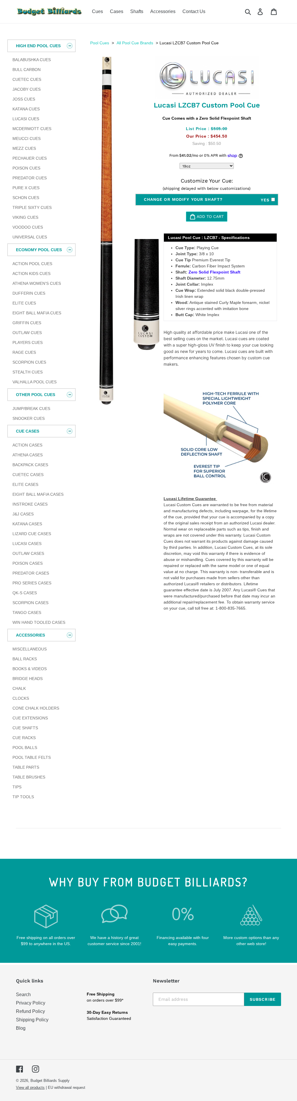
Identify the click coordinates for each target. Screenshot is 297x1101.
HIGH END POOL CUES (38, 45)
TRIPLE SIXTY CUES (32, 207)
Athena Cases (27, 455)
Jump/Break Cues (31, 408)
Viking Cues (25, 217)
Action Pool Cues (32, 263)
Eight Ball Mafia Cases (38, 494)
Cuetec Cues (26, 79)
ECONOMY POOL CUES (39, 249)
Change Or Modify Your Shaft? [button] (207, 199)
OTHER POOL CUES (35, 394)
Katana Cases (27, 524)
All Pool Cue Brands (135, 43)
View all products (30, 1087)
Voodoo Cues (27, 227)
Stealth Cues (27, 372)
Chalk (19, 688)
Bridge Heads (27, 678)
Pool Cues (99, 43)
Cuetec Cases (28, 474)
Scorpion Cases (30, 602)
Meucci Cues (26, 138)
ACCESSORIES (30, 635)
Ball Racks (24, 659)
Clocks (20, 698)
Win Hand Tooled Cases (38, 622)
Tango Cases (26, 612)
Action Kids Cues (31, 273)
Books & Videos (29, 668)
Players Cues (27, 342)
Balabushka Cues (31, 59)
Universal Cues (29, 237)
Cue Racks (24, 737)
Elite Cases (25, 484)
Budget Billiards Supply (50, 1080)
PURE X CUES (25, 187)
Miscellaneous (29, 649)
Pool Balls (24, 747)
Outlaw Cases (28, 553)
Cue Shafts (25, 728)
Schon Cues (25, 197)
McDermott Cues (31, 128)
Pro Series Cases (31, 583)
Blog (21, 1028)
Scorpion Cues (29, 362)
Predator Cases (30, 573)
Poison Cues (26, 168)
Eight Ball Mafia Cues (36, 313)
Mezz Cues (24, 148)
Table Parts (25, 767)
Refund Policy (30, 1011)
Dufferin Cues (28, 293)
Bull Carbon (26, 69)
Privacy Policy (30, 1002)
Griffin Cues (26, 322)
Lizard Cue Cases (31, 533)
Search (23, 994)
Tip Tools (23, 796)
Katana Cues (26, 109)
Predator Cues (29, 178)
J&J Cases (23, 514)
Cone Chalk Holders (35, 708)
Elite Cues (24, 303)
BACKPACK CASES (30, 464)
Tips (16, 787)
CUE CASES (27, 431)
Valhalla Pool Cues (34, 382)
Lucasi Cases (26, 543)
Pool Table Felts (31, 757)
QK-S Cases (24, 592)
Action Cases (27, 445)
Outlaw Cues (27, 332)
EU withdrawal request (66, 1087)
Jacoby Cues (26, 89)
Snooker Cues (28, 418)
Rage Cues (24, 352)
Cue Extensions (30, 718)
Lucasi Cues (25, 118)
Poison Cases (27, 563)
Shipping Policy (32, 1019)
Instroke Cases (30, 504)
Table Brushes (28, 777)
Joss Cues (23, 99)
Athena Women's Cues (36, 283)
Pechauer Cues (29, 158)
